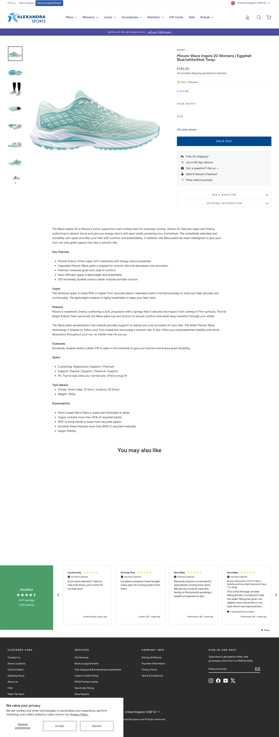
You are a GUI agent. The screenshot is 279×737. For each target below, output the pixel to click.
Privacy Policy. (79, 714)
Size (180, 116)
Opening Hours (16, 675)
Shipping (196, 73)
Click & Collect (16, 669)
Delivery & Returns (152, 657)
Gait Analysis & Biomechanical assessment (98, 669)
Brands (205, 17)
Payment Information (153, 663)
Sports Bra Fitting (84, 688)
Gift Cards (176, 17)
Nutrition (154, 17)
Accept (59, 726)
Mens (70, 17)
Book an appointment (49, 3)
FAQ (10, 688)
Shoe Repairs (82, 694)
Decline (96, 726)
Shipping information (224, 203)
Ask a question (224, 194)
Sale (192, 17)
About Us (13, 681)
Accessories (130, 17)
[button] (224, 82)
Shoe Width (186, 103)
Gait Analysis (26, 3)
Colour (183, 91)
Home (180, 49)
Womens (88, 17)
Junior (108, 17)
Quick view (39, 521)
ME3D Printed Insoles (86, 681)
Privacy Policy (149, 669)
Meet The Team (16, 694)
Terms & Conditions (152, 675)
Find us (11, 3)
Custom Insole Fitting (86, 675)
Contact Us (14, 657)
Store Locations (16, 663)
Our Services (81, 657)
